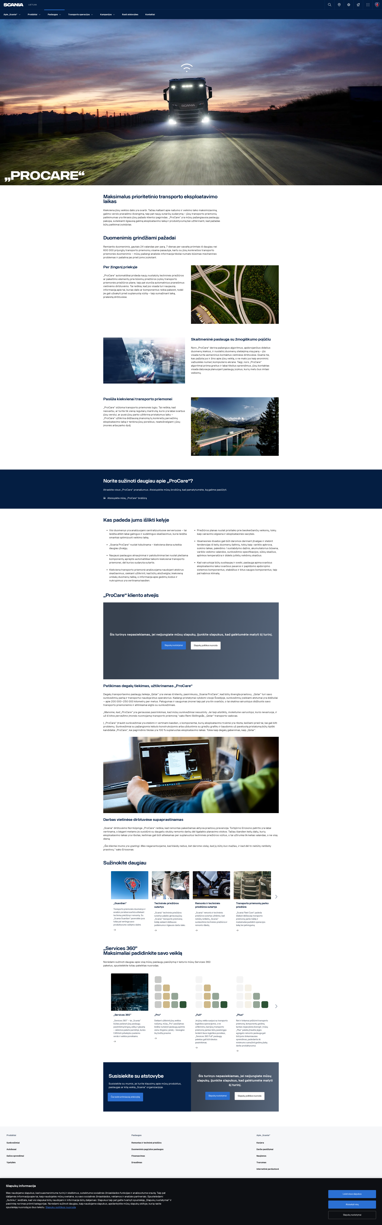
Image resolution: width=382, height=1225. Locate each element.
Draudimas (136, 1162)
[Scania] (13, 4)
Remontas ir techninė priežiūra (146, 1143)
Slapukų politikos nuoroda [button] (206, 645)
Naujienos (261, 1156)
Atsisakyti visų (352, 1204)
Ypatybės (11, 1162)
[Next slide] (276, 896)
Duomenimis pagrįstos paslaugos (147, 1149)
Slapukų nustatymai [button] (174, 645)
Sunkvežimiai (13, 1143)
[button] (367, 4)
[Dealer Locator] (339, 4)
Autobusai (11, 1149)
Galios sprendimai (15, 1156)
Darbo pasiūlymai (265, 1149)
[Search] (329, 4)
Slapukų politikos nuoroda (61, 1207)
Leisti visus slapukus (352, 1194)
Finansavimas (138, 1156)
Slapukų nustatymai (352, 1215)
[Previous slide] (105, 896)
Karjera (260, 1143)
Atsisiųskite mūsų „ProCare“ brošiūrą (127, 498)
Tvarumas (261, 1162)
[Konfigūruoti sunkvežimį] (358, 4)
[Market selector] (348, 4)
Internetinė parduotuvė (268, 1169)
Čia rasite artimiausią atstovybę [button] (125, 1097)
